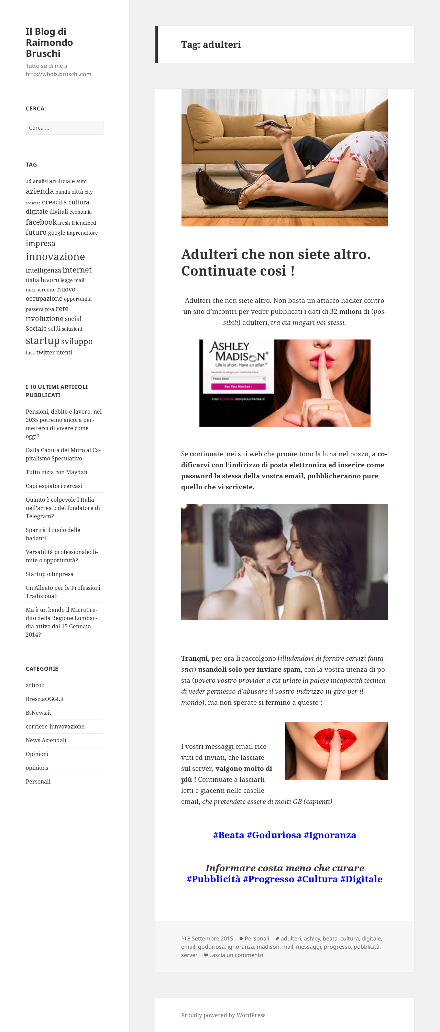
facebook (41, 222)
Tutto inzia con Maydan (56, 472)
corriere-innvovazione (55, 726)
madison (268, 946)
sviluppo (77, 341)
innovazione (55, 256)
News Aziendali (46, 740)
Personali (38, 781)
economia (80, 212)
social (73, 319)
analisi (40, 181)
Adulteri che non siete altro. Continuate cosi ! (276, 262)
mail (79, 280)
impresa (40, 243)
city (89, 192)
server (189, 955)
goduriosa (211, 946)
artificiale (62, 181)
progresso (337, 946)
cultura (78, 202)
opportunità (78, 299)
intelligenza (43, 270)
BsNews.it (38, 712)
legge (66, 280)
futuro (36, 232)
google (56, 232)
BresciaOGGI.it (45, 699)
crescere (33, 203)
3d (29, 181)
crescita (54, 201)
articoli (35, 685)
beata (330, 938)
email (188, 946)
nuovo (66, 289)
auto (81, 181)
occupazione (44, 298)
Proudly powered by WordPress (223, 1015)
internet (77, 269)
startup (43, 340)
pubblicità (367, 946)
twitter (45, 352)
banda (62, 192)
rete (62, 308)
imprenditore (82, 233)
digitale (37, 211)
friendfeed (84, 223)
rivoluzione (45, 318)
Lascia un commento (236, 955)
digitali (59, 211)
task (30, 352)
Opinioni (37, 754)
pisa (49, 309)
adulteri (291, 938)
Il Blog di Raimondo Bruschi (49, 42)
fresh (64, 223)
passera (35, 309)
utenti (64, 352)
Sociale (36, 328)
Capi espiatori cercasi (54, 486)
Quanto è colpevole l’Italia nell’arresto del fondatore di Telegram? (63, 508)
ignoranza (241, 946)
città (77, 191)
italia (32, 280)
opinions (37, 768)
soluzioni (72, 329)
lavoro (50, 280)
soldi (54, 328)
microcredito (41, 289)
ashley (312, 938)
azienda (40, 190)
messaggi (308, 946)
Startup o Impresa (50, 574)
